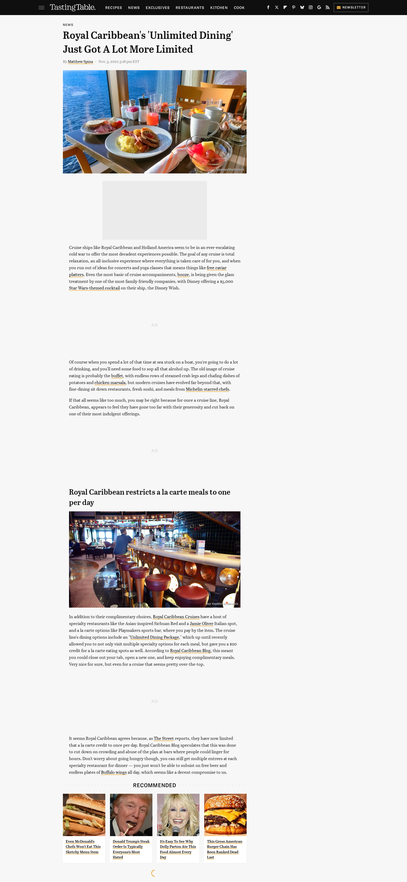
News (134, 7)
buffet (117, 375)
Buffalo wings (114, 772)
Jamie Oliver (201, 623)
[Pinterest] (293, 8)
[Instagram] (310, 8)
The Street (164, 738)
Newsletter (354, 7)
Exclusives (158, 7)
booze (183, 274)
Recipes (113, 7)
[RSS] (327, 8)
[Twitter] (276, 8)
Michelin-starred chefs (207, 389)
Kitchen (219, 7)
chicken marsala (110, 382)
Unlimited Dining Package (154, 637)
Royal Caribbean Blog (190, 650)
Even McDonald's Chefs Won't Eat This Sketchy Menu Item (83, 846)
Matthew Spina (80, 61)
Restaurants (190, 7)
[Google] (319, 8)
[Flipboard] (285, 8)
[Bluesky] (302, 8)
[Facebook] (268, 8)
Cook (239, 7)
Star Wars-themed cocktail (94, 288)
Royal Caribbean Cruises (176, 616)
